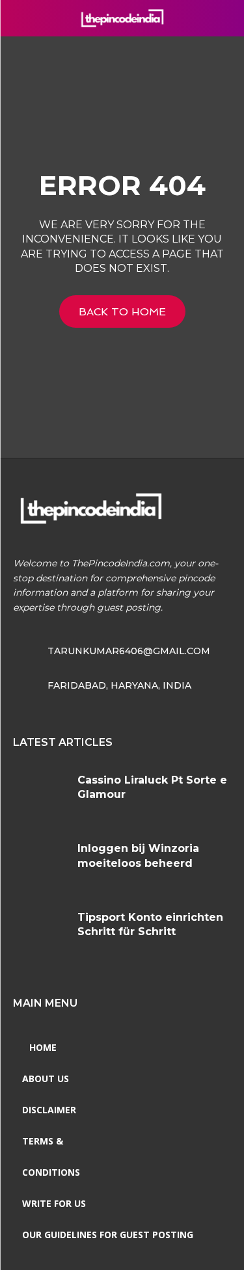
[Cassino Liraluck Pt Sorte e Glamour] (40, 795)
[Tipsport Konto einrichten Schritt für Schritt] (40, 932)
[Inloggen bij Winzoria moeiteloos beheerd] (40, 864)
